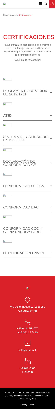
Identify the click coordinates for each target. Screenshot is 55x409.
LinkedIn (27, 372)
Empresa (14, 15)
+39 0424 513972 (27, 328)
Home (5, 15)
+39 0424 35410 (28, 332)
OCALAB (31, 405)
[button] (46, 4)
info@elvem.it (27, 350)
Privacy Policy (30, 399)
